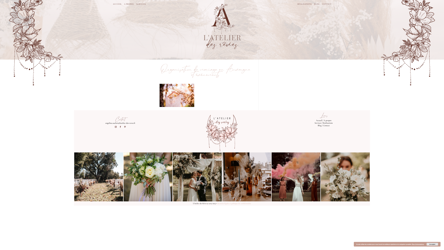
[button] (177, 95)
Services (141, 4)
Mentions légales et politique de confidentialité (234, 203)
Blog (317, 4)
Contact (326, 4)
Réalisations (305, 4)
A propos (129, 4)
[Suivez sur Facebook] (120, 127)
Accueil (117, 4)
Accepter (432, 244)
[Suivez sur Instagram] (116, 127)
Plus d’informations (418, 244)
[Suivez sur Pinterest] (125, 127)
